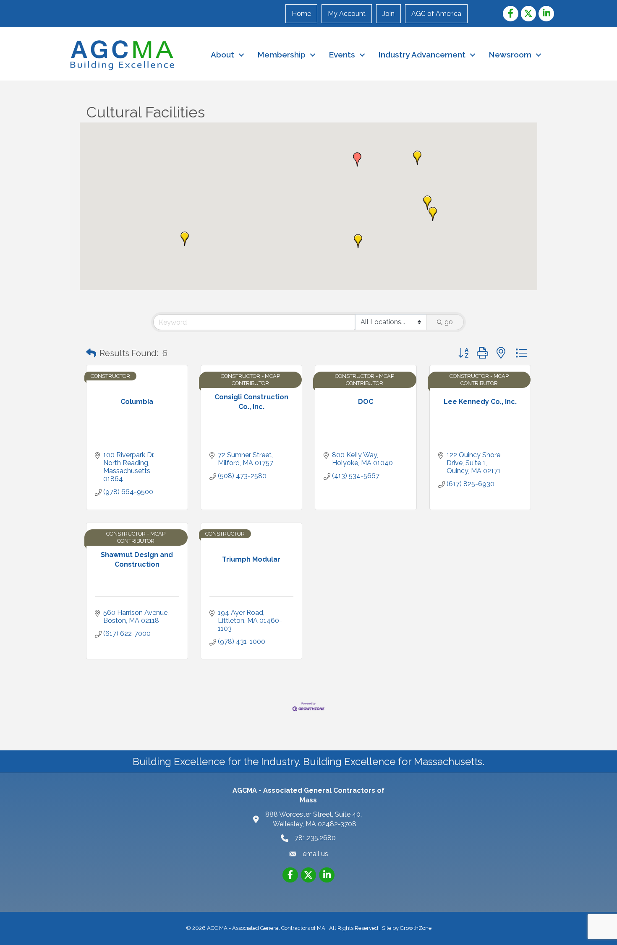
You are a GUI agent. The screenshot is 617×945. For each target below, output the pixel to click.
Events (342, 54)
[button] (358, 241)
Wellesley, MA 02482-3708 (314, 819)
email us (315, 854)
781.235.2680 (315, 838)
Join (388, 14)
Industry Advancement (421, 54)
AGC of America (436, 14)
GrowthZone (415, 928)
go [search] (448, 322)
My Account (347, 14)
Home (301, 14)
